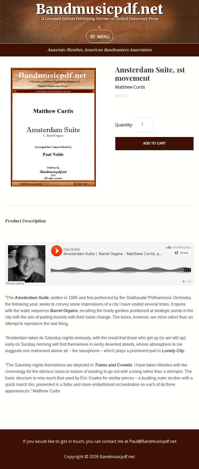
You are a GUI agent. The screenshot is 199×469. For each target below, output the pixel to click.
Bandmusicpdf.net (100, 9)
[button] (99, 27)
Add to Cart (154, 143)
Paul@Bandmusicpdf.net (152, 441)
